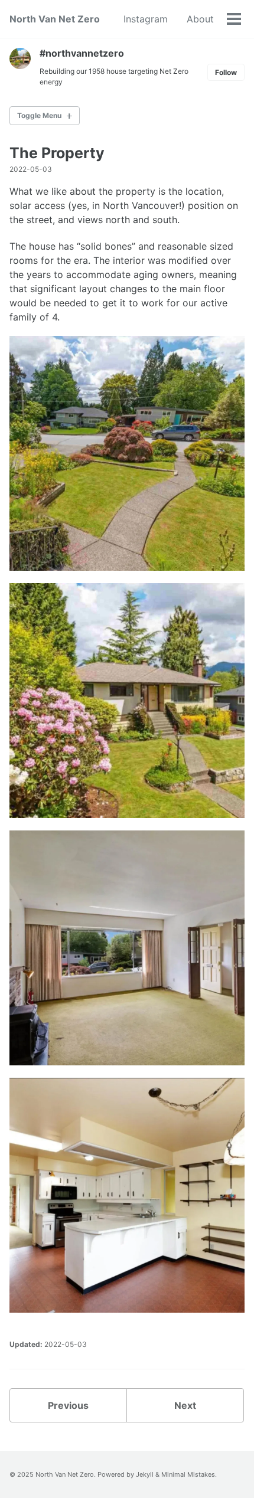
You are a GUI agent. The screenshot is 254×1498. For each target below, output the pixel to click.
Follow (226, 72)
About (200, 19)
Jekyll (145, 1474)
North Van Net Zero (54, 19)
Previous (68, 1405)
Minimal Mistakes (188, 1474)
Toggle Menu (39, 115)
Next (185, 1405)
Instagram (145, 19)
